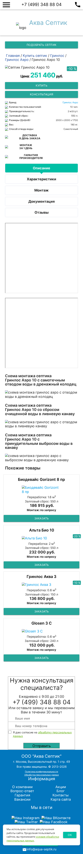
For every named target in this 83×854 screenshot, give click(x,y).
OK (70, 835)
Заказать (41, 518)
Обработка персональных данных (41, 774)
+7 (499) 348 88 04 (51, 4)
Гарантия (22, 795)
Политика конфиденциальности (41, 771)
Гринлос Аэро (70, 102)
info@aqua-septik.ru (41, 849)
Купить (41, 85)
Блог (61, 791)
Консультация (41, 94)
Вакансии (22, 799)
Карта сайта (61, 799)
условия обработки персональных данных (33, 838)
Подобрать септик (42, 44)
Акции (60, 787)
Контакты (61, 795)
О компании (22, 787)
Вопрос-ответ (22, 791)
